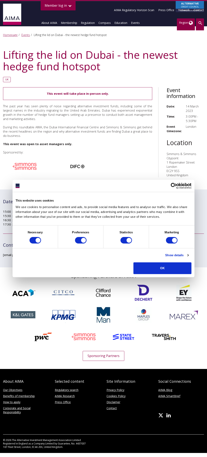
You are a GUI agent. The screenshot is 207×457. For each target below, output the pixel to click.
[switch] (81, 240)
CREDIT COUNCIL (190, 7)
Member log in (56, 5)
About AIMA (49, 23)
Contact (199, 10)
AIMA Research (65, 396)
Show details (174, 255)
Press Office (166, 10)
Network (184, 10)
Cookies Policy (116, 396)
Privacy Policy (115, 390)
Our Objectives (12, 390)
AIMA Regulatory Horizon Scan (134, 10)
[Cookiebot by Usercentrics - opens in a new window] (173, 186)
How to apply (11, 402)
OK (162, 268)
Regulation (88, 23)
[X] (160, 415)
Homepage (10, 35)
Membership (69, 23)
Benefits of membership (19, 396)
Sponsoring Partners (103, 356)
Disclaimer (113, 402)
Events (135, 23)
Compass (104, 23)
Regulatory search (66, 390)
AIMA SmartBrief (169, 396)
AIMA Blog (165, 390)
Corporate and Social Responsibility (17, 410)
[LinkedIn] (168, 415)
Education (120, 23)
